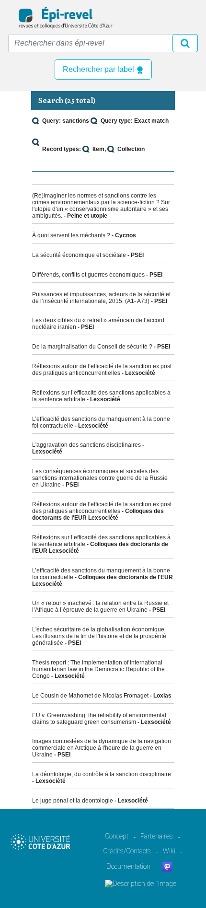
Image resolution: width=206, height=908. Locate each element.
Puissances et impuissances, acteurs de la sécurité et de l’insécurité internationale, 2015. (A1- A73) (101, 297)
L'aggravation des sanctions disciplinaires (86, 445)
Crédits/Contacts (127, 851)
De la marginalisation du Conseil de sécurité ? (92, 346)
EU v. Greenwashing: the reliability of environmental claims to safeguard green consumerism (99, 718)
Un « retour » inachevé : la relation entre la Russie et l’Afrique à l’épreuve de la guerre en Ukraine (100, 606)
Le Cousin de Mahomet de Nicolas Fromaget (90, 695)
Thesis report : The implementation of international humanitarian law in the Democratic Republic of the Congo (98, 669)
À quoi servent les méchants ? (71, 235)
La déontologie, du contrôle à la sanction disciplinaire (101, 774)
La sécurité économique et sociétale (79, 255)
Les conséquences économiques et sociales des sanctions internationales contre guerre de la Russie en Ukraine (100, 478)
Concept (116, 836)
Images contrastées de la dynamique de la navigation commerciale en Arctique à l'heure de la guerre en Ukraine (101, 748)
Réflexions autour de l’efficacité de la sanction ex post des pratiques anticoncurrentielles (102, 369)
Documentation (128, 866)
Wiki (169, 851)
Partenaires (156, 836)
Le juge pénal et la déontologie (72, 800)
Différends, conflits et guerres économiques (88, 274)
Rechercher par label (99, 69)
